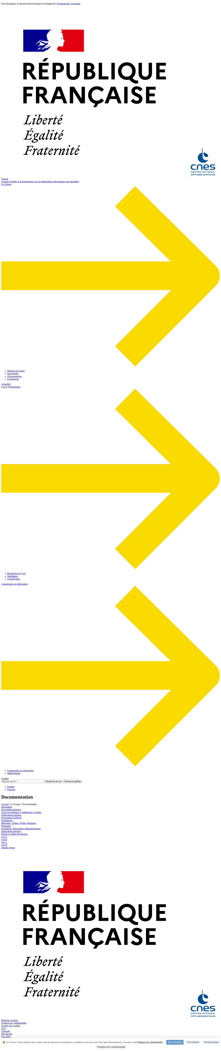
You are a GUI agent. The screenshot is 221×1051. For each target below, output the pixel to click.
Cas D (4, 845)
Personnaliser (211, 1042)
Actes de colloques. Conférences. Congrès (21, 812)
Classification (13, 579)
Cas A (4, 836)
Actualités (6, 384)
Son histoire (12, 373)
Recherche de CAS (16, 573)
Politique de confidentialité (150, 1042)
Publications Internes (11, 831)
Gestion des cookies (10, 1025)
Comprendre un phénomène (14, 584)
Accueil (5, 804)
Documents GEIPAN (11, 817)
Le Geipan (6, 184)
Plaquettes (6, 826)
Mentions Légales (9, 1020)
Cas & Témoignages (11, 387)
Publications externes (11, 815)
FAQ (3, 1028)
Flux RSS (6, 1036)
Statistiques (12, 576)
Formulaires (6, 820)
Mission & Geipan (16, 371)
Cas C (4, 842)
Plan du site (6, 1034)
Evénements (13, 379)
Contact (5, 778)
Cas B (4, 839)
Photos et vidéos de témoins (14, 834)
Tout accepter (175, 1042)
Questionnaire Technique (68, 3)
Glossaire (5, 1031)
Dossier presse (8, 847)
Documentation (14, 376)
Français (11, 789)
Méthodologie (13, 773)
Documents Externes (11, 809)
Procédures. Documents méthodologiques (21, 828)
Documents (6, 807)
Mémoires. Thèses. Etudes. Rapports (18, 823)
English (10, 786)
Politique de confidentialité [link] (111, 1047)
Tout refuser (193, 1042)
